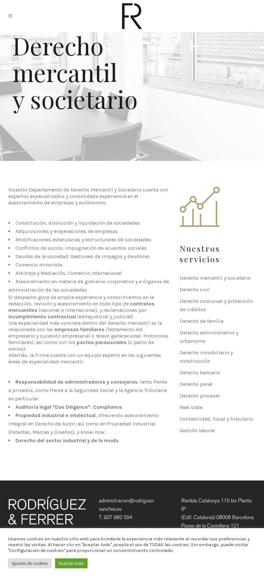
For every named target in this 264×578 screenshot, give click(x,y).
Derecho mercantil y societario (215, 278)
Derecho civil (195, 289)
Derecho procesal (200, 396)
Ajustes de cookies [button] (30, 563)
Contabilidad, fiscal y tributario (216, 419)
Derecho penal (196, 384)
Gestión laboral (197, 430)
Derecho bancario (200, 372)
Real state (191, 407)
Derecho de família (201, 321)
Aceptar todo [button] (71, 563)
